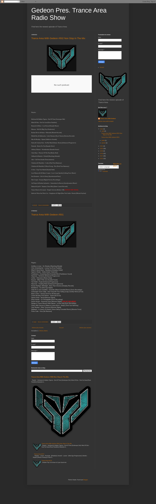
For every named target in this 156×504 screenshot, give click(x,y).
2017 (101, 156)
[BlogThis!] (54, 205)
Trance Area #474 (39, 454)
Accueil (61, 327)
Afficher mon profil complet (105, 121)
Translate (105, 171)
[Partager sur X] (57, 205)
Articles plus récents (37, 327)
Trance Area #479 (47, 460)
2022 (101, 129)
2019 (101, 151)
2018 (101, 153)
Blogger (85, 480)
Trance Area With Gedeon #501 (47, 214)
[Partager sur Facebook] (59, 205)
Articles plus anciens (85, 327)
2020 (101, 148)
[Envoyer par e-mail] (52, 205)
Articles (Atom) (43, 331)
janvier (104, 143)
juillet (103, 140)
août (103, 131)
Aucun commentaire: (43, 205)
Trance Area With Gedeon (108, 118)
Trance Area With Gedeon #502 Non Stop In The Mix (58, 38)
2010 (101, 158)
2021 (101, 146)
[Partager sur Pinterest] (61, 205)
